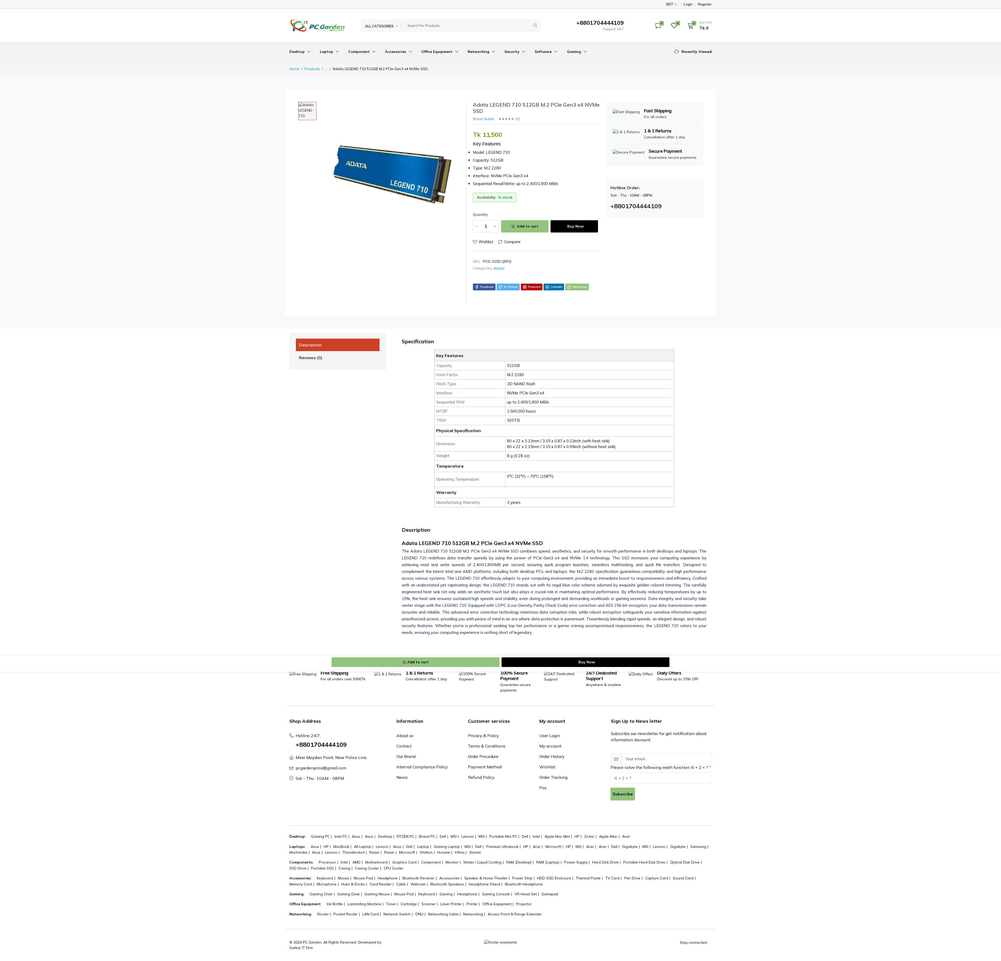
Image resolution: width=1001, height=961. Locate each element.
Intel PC (340, 836)
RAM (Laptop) (547, 862)
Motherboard (376, 862)
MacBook (341, 846)
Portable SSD (322, 868)
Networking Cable (443, 914)
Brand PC (427, 836)
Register (705, 4)
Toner (391, 904)
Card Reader (381, 884)
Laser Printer (451, 904)
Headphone (388, 878)
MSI (454, 836)
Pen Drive (632, 878)
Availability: (486, 197)
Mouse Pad (363, 878)
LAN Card (370, 914)
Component (359, 51)
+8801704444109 (321, 744)
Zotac (589, 836)
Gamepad (549, 894)
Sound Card (683, 878)
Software (544, 51)
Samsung (698, 846)
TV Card (612, 878)
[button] (698, 25)
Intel (536, 836)
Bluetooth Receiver (418, 878)
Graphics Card (404, 862)
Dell (443, 836)
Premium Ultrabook (502, 846)
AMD (356, 862)
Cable (401, 884)
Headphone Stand (484, 884)
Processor (327, 862)
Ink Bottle (335, 904)
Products (312, 68)
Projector (524, 904)
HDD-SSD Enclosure (554, 878)
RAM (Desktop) (519, 862)
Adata (489, 119)
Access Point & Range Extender (515, 914)
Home (294, 68)
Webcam (418, 884)
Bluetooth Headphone (524, 884)
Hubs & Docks (353, 884)
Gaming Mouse (377, 894)
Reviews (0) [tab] (310, 357)
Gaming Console (496, 894)
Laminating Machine (364, 904)
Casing (344, 868)
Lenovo (467, 836)
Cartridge (409, 904)
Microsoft (553, 846)
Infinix (460, 852)
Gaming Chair (321, 894)
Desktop (297, 51)
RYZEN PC (405, 836)
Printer (472, 904)
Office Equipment (437, 51)
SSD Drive (297, 868)
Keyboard (325, 878)
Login (688, 4)
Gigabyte (630, 846)
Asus (356, 836)
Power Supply (576, 862)
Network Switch (397, 914)
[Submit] (535, 25)
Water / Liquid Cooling (482, 862)
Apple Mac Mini (557, 836)
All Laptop (362, 846)
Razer (374, 852)
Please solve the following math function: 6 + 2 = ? (659, 767)
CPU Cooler (393, 868)
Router (323, 914)
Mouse (343, 878)
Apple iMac (608, 836)
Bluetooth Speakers (447, 884)
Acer (626, 836)
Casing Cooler (367, 868)
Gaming (574, 51)
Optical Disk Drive (685, 862)
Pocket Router (345, 914)
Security (512, 51)
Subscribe (623, 794)
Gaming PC (320, 836)
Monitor (452, 862)
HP (577, 836)
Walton (426, 852)
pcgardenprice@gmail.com (321, 767)
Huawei (443, 852)
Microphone (327, 884)
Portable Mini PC (503, 836)
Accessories (396, 51)
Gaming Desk (348, 894)
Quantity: (480, 214)
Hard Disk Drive (605, 862)
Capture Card (656, 878)
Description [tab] (310, 344)
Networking (479, 51)
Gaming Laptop (447, 846)
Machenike (298, 852)
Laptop (327, 51)
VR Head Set (526, 894)
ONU (419, 914)
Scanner (429, 904)
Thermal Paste (588, 878)
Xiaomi (475, 852)
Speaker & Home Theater (486, 878)
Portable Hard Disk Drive (644, 862)
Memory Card (300, 884)
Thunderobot (353, 852)
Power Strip (522, 878)
